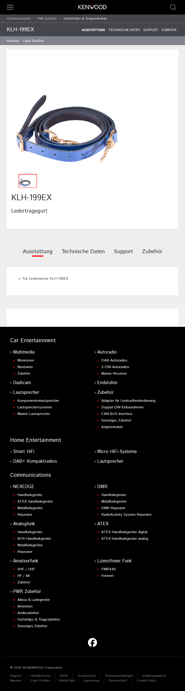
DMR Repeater (113, 508)
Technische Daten (124, 30)
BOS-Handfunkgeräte (34, 538)
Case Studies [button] (33, 41)
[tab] (37, 254)
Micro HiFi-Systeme (117, 451)
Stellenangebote (154, 676)
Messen (13, 41)
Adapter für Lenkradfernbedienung (128, 400)
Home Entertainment (35, 440)
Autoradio (107, 352)
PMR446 (108, 569)
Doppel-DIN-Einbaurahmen (122, 407)
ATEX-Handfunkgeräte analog (124, 538)
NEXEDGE (23, 487)
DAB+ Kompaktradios (35, 461)
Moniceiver (25, 360)
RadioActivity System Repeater (126, 514)
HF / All (23, 575)
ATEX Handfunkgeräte (35, 501)
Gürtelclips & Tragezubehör (38, 619)
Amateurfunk (25, 561)
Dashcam (22, 383)
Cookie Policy (146, 680)
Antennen (24, 606)
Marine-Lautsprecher (33, 414)
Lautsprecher (26, 392)
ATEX (103, 524)
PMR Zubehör (47, 18)
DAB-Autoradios (114, 360)
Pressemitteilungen (119, 676)
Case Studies (40, 680)
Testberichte (86, 676)
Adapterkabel (112, 427)
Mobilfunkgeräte (30, 508)
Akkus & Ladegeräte (33, 599)
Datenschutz (118, 680)
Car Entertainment (33, 340)
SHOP (64, 676)
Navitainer (25, 367)
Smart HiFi (23, 451)
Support (150, 30)
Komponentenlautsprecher (38, 400)
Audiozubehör (28, 613)
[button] (10, 7)
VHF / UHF (26, 569)
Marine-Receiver (114, 373)
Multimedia (24, 352)
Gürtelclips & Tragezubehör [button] (85, 18)
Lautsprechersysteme (34, 407)
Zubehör (169, 30)
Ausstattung (93, 30)
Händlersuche (41, 676)
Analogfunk (24, 524)
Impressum (91, 680)
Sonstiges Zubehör (116, 420)
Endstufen (107, 383)
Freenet (107, 575)
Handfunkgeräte (29, 495)
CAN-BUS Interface (116, 414)
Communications (19, 18)
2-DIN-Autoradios (115, 367)
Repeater (24, 514)
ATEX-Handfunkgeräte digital (124, 532)
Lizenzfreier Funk (114, 561)
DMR (102, 487)
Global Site (67, 680)
